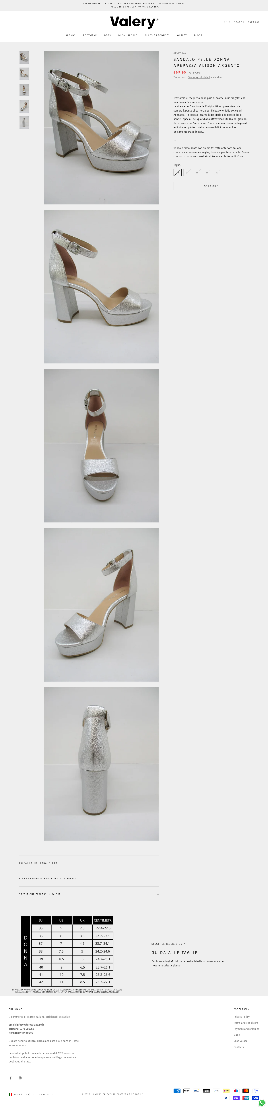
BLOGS (198, 35)
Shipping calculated (199, 77)
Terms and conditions (246, 1022)
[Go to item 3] (24, 90)
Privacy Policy (242, 1016)
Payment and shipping (246, 1029)
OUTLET (182, 35)
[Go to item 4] (24, 106)
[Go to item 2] (24, 74)
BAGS (107, 35)
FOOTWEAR (90, 35)
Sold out (211, 186)
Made (237, 1035)
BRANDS (70, 35)
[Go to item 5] (24, 122)
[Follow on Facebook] (10, 1078)
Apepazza (180, 53)
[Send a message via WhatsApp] (262, 1103)
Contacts (239, 1047)
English (44, 1094)
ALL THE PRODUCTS (157, 35)
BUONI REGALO (127, 35)
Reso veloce (241, 1041)
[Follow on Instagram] (20, 1078)
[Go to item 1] (24, 57)
